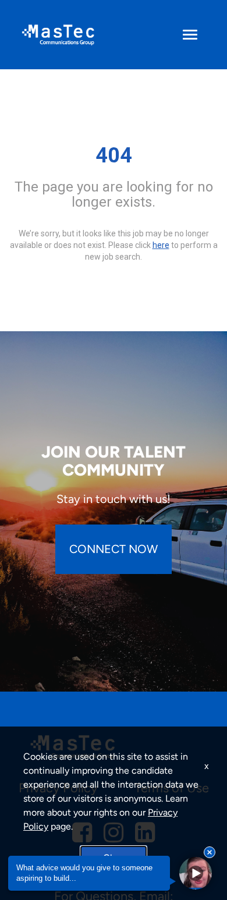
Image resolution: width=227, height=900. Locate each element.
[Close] (209, 852)
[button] (195, 873)
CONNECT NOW (113, 549)
